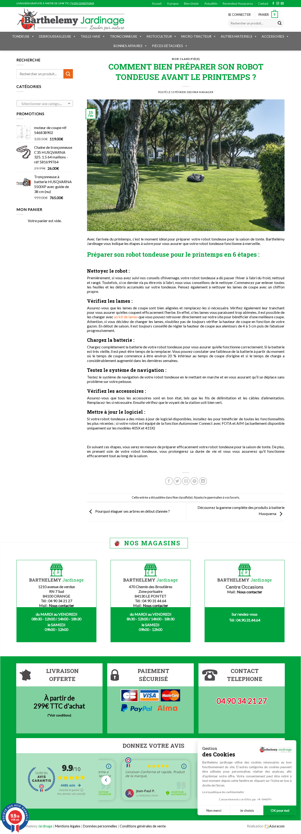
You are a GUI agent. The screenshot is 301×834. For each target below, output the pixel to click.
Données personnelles (100, 826)
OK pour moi (280, 810)
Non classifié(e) (186, 59)
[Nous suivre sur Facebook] (273, 3)
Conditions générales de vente (143, 826)
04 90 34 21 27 (242, 700)
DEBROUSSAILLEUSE (55, 36)
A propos (173, 3)
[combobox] (44, 103)
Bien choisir (191, 3)
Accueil (157, 3)
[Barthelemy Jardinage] (70, 19)
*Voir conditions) (59, 715)
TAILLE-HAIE (90, 36)
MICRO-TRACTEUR (196, 36)
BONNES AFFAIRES (128, 46)
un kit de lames (126, 317)
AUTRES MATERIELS (236, 36)
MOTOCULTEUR (159, 36)
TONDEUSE (21, 36)
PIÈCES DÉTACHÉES (167, 46)
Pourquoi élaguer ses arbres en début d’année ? (132, 511)
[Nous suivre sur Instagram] (277, 3)
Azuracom (277, 826)
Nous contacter (61, 605)
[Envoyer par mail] (186, 481)
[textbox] (44, 103)
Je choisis (247, 810)
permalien (215, 497)
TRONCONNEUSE (123, 36)
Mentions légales (67, 826)
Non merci (213, 810)
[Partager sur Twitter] (177, 481)
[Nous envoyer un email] (282, 3)
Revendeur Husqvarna (238, 3)
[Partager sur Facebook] (169, 481)
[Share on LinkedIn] (203, 481)
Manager (206, 92)
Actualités (211, 3)
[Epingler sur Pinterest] (194, 481)
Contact (263, 3)
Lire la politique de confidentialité (223, 792)
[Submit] (280, 23)
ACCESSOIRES (273, 36)
